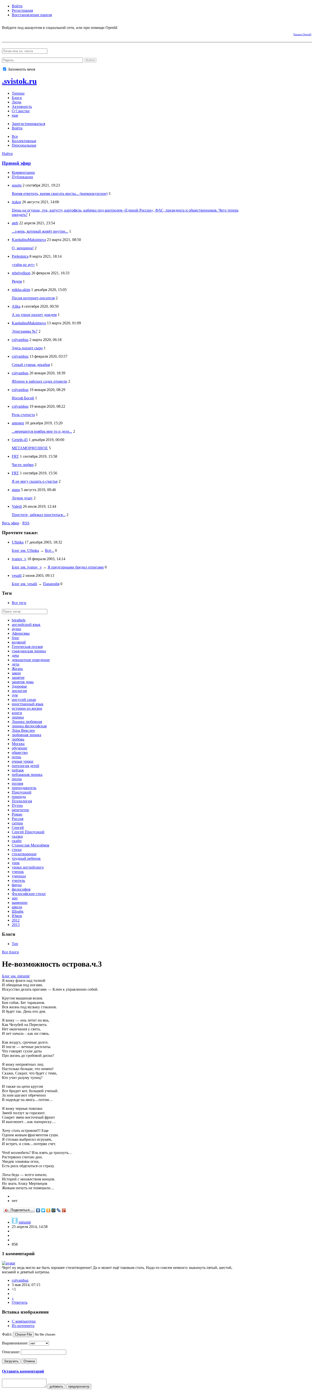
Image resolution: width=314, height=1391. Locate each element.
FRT (15, 456)
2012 (16, 920)
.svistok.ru (19, 81)
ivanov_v (19, 559)
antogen (18, 423)
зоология (19, 691)
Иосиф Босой (23, 398)
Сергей (18, 827)
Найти (7, 154)
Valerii (17, 506)
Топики (18, 93)
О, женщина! (23, 248)
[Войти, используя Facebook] (6, 34)
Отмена (29, 1361)
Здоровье (19, 686)
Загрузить (11, 1361)
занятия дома (23, 682)
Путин (17, 805)
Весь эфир (10, 523)
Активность (22, 106)
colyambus (20, 340)
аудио (16, 629)
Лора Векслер (23, 730)
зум (15, 695)
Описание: (11, 1352)
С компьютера (24, 1321)
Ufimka (18, 542)
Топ (15, 944)
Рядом (17, 281)
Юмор (17, 916)
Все (15, 136)
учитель (18, 880)
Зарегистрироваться (28, 124)
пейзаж (18, 770)
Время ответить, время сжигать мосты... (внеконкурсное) (59, 193)
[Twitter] (43, 1210)
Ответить (19, 1302)
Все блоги (10, 952)
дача (15, 655)
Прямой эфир (16, 163)
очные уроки (22, 761)
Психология (22, 801)
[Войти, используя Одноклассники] (23, 34)
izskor (16, 202)
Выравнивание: (15, 1343)
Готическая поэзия (27, 647)
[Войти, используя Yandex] (49, 34)
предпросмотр (78, 1386)
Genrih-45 (20, 440)
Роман (17, 814)
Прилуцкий (21, 792)
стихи (17, 849)
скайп (17, 841)
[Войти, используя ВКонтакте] (14, 34)
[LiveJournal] (58, 1210)
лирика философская (29, 726)
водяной (19, 642)
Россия (17, 819)
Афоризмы (21, 633)
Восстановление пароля (32, 15)
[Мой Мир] (53, 1210)
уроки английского (28, 867)
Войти (17, 6)
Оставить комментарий (23, 1371)
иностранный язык (27, 704)
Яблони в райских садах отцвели (39, 381)
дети (15, 664)
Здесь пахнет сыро (27, 348)
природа (19, 797)
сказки (17, 836)
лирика (18, 717)
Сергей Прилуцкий (28, 832)
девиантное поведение (31, 660)
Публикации (22, 177)
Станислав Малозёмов (30, 845)
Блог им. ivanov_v (27, 567)
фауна (17, 885)
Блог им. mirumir (16, 976)
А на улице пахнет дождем (34, 315)
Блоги (17, 98)
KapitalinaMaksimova (29, 240)
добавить (56, 1386)
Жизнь (17, 669)
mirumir (25, 1222)
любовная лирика (26, 735)
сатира (17, 823)
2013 (16, 925)
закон (16, 673)
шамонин (19, 902)
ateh (15, 223)
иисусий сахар (24, 699)
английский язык (26, 624)
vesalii (17, 575)
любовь (18, 739)
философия (21, 889)
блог (15, 638)
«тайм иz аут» (23, 265)
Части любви (23, 465)
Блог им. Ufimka (25, 550)
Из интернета (23, 1326)
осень (16, 757)
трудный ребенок (26, 858)
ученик (18, 872)
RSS (25, 523)
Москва (18, 744)
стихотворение (24, 854)
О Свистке (21, 111)
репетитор (20, 810)
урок (16, 863)
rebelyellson (21, 273)
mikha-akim (21, 290)
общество (20, 752)
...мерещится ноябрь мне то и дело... (42, 431)
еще (15, 115)
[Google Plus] (63, 1210)
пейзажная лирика (27, 774)
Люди (16, 102)
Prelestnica (20, 256)
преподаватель (24, 788)
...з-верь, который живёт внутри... (40, 231)
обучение (19, 748)
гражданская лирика (29, 651)
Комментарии (23, 172)
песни (17, 779)
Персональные (24, 145)
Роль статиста (23, 415)
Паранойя (51, 584)
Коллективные (24, 141)
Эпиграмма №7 (25, 331)
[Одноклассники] (48, 1210)
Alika (16, 306)
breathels (19, 620)
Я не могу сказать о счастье (35, 481)
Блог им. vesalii (24, 584)
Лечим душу (22, 498)
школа (17, 907)
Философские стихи (29, 894)
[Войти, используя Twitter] (31, 34)
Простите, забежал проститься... (38, 515)
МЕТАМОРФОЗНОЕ (30, 448)
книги (17, 713)
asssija (17, 185)
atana (16, 490)
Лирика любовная (27, 722)
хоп (15, 898)
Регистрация (22, 10)
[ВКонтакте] (38, 1210)
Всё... (49, 550)
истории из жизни (27, 708)
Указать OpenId (302, 34)
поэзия (17, 783)
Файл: (7, 1334)
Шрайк (18, 911)
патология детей (25, 766)
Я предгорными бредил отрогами (76, 567)
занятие (18, 677)
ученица (19, 876)
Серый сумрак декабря (31, 365)
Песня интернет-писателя (33, 298)
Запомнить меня (21, 69)
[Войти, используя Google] (40, 34)
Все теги (19, 603)
